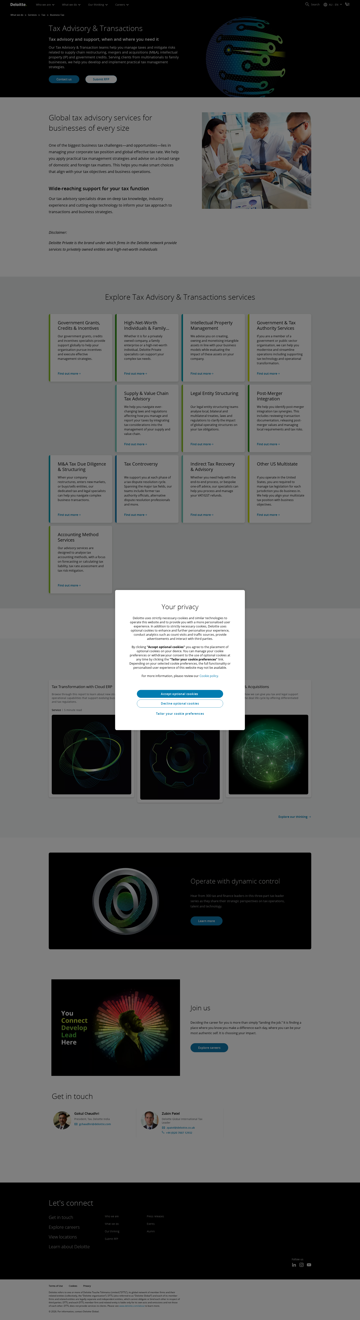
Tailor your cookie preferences (180, 714)
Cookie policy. (209, 676)
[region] (180, 660)
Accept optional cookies (180, 694)
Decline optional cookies (180, 703)
